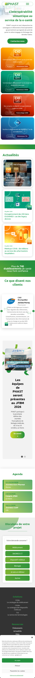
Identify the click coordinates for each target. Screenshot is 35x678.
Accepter (17, 660)
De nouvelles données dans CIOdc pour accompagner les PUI (15, 179)
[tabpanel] (17, 395)
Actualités (18, 631)
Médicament (17, 547)
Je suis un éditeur (17, 572)
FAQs (17, 634)
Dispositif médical (17, 559)
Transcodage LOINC (22, 113)
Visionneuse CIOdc (22, 66)
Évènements (17, 628)
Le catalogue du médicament (17, 601)
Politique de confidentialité (16, 675)
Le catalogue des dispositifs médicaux (17, 607)
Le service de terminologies (17, 614)
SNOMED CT (18, 553)
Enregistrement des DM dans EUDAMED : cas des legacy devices (17, 216)
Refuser (17, 665)
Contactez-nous (17, 41)
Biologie (17, 566)
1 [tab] (22, 457)
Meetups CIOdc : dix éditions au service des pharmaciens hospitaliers (16, 251)
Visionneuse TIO (22, 136)
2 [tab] (25, 457)
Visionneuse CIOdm (22, 89)
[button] (32, 637)
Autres (17, 578)
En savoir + (10, 66)
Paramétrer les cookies (17, 671)
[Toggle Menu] (27, 4)
